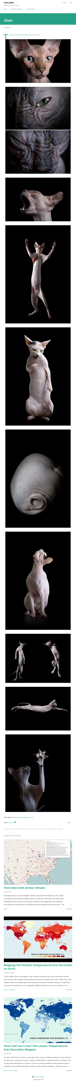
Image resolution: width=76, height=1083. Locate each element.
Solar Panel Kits (31, 9)
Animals (10, 822)
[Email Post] (15, 822)
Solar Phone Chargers (16, 9)
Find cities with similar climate (24, 888)
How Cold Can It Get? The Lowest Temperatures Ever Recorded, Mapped (36, 1047)
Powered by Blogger (39, 1076)
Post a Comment (13, 1070)
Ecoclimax (9, 2)
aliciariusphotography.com (23, 817)
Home (5, 9)
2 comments (12, 989)
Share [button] (68, 822)
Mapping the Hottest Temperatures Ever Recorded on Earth (38, 966)
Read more (69, 909)
